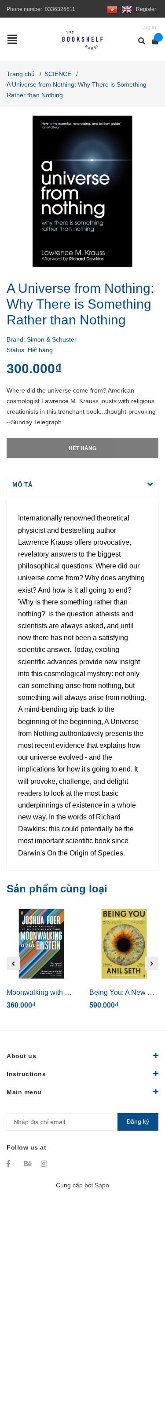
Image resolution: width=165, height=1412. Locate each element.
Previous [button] (13, 963)
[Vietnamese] (112, 9)
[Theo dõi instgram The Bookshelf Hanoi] (45, 1163)
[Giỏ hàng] (152, 41)
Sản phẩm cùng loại (57, 889)
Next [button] (151, 963)
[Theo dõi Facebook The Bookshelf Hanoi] (11, 1163)
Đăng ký (138, 1121)
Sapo (102, 1185)
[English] (126, 9)
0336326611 (60, 9)
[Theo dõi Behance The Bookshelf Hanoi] (28, 1163)
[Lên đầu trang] (140, 1369)
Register (146, 9)
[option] (41, 963)
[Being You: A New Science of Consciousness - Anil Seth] (124, 944)
